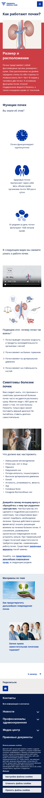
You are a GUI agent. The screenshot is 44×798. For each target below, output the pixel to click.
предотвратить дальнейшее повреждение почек (17, 559)
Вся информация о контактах (16, 704)
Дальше (6, 771)
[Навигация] (40, 4)
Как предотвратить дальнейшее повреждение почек (17, 606)
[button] (5, 688)
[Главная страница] (9, 4)
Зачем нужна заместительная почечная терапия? (24, 647)
